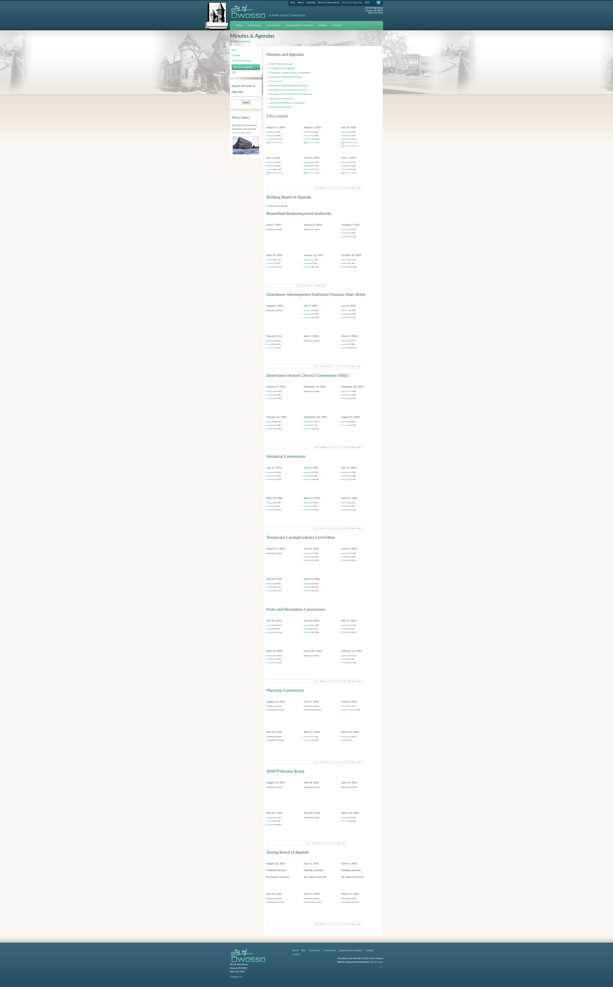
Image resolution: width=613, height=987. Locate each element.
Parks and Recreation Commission (287, 103)
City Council (275, 81)
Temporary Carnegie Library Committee (289, 73)
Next (353, 188)
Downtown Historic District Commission (290, 94)
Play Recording (275, 142)
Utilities (322, 25)
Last (358, 188)
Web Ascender (376, 962)
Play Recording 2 (351, 146)
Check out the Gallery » (242, 133)
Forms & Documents (328, 2)
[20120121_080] (246, 145)
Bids (293, 2)
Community (254, 25)
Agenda (269, 132)
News (301, 2)
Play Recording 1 (351, 142)
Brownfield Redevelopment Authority (288, 85)
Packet (269, 136)
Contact (337, 25)
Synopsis (270, 139)
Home (239, 25)
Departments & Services (299, 25)
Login (380, 967)
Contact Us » (236, 977)
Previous (323, 447)
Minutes (307, 139)
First (316, 447)
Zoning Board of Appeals (282, 68)
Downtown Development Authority (287, 90)
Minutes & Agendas (352, 2)
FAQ (367, 2)
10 (349, 188)
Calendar (310, 2)
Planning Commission (280, 107)
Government (273, 25)
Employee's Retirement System (285, 77)
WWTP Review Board (281, 64)
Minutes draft (346, 710)
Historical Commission (281, 98)
